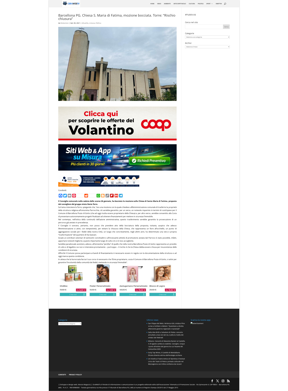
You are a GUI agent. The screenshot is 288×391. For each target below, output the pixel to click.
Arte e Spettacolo (179, 4)
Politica (200, 4)
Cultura (192, 4)
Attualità (85, 23)
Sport (208, 4)
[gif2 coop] (117, 139)
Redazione (65, 23)
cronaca (92, 23)
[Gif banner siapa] (98, 185)
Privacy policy (75, 375)
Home (152, 4)
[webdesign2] (117, 171)
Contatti (62, 375)
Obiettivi (219, 4)
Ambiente (167, 4)
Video (159, 4)
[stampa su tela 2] (117, 295)
